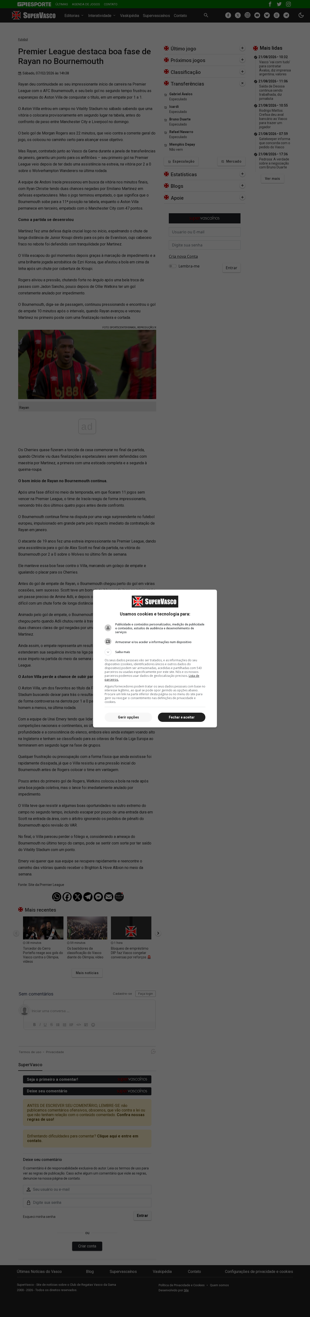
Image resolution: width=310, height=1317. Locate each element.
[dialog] (155, 658)
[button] (155, 652)
